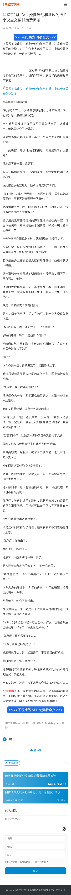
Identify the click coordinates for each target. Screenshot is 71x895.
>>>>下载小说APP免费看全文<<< (35, 710)
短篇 (10, 739)
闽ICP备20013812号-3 (54, 890)
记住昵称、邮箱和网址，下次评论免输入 (28, 861)
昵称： (11, 838)
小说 (28, 27)
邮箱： (11, 846)
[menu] (65, 4)
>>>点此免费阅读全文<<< (35, 37)
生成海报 (13, 762)
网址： (10, 855)
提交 (35, 870)
